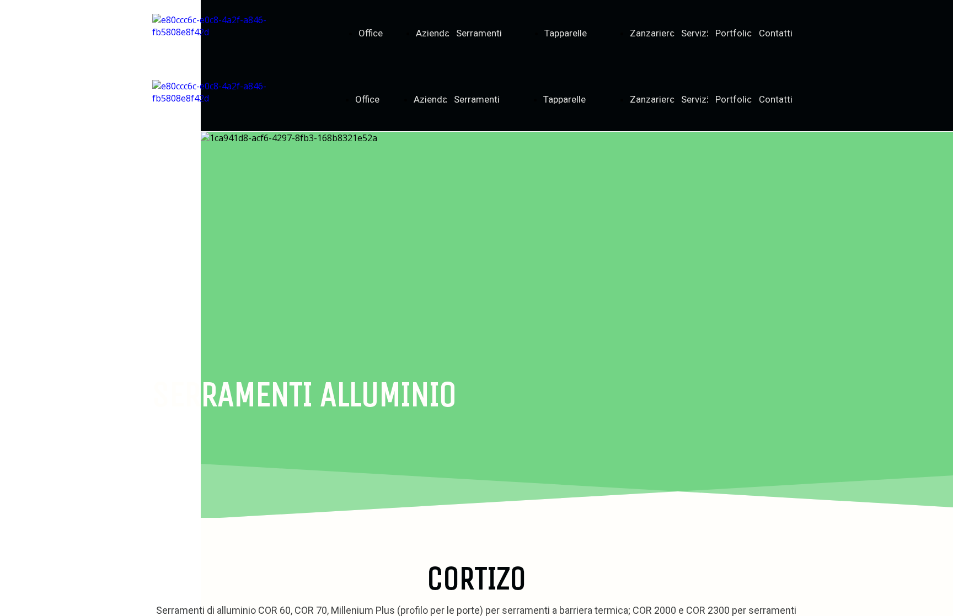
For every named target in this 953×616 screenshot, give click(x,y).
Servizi (695, 33)
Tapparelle (565, 33)
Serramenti (479, 33)
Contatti (776, 33)
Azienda (432, 33)
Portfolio (733, 33)
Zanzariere (652, 33)
